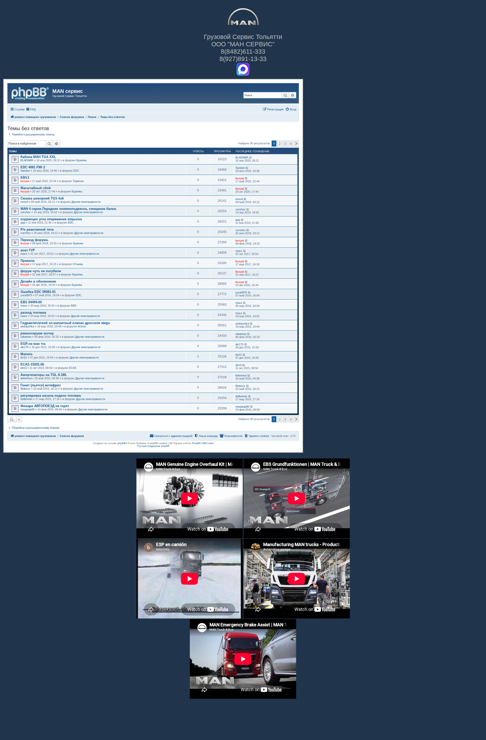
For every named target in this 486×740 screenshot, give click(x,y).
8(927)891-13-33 (243, 58)
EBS (73, 305)
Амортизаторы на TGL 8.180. (44, 375)
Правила (27, 261)
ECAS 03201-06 (32, 364)
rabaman (26, 336)
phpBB (121, 443)
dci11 (24, 357)
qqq (23, 222)
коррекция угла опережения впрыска (51, 219)
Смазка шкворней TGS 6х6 (42, 198)
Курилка (81, 160)
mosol (24, 201)
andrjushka (27, 326)
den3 (24, 367)
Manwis (26, 354)
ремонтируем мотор (37, 333)
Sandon (25, 170)
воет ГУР (28, 250)
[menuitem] (31, 109)
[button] (296, 144)
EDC (76, 170)
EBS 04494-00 (31, 302)
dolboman (26, 399)
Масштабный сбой (36, 188)
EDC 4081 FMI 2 (33, 167)
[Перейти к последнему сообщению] (250, 157)
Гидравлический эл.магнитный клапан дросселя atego (65, 323)
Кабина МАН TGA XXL (38, 157)
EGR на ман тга (33, 344)
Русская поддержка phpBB (153, 446)
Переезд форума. (35, 240)
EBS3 (25, 177)
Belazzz (25, 388)
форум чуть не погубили (41, 271)
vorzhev (26, 212)
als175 (25, 347)
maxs (24, 253)
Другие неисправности (85, 201)
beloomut (26, 378)
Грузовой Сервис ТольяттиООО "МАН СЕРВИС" (243, 40)
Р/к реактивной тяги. (37, 229)
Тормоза (78, 181)
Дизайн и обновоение (38, 281)
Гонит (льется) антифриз (40, 385)
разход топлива (33, 312)
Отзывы (78, 264)
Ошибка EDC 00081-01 (38, 292)
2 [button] (279, 143)
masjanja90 (27, 409)
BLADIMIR (27, 160)
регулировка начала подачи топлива (51, 395)
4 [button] (291, 143)
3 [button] (285, 143)
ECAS (72, 367)
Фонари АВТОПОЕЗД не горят (45, 406)
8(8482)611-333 (243, 51)
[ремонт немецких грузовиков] (30, 93)
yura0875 (26, 295)
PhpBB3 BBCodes (203, 443)
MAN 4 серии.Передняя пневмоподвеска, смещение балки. (69, 209)
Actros (82, 326)
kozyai (25, 181)
